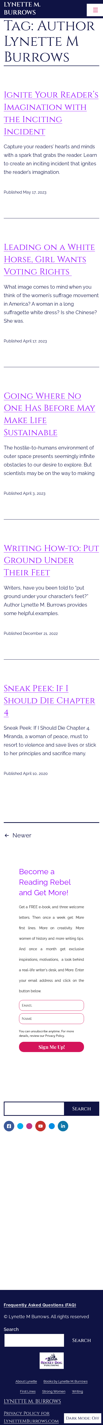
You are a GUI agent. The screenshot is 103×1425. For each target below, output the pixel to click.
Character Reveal (25, 1200)
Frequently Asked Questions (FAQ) (40, 1305)
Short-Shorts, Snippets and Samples (45, 1217)
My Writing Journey (27, 1149)
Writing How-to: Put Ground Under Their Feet (51, 561)
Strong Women (20, 1243)
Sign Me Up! (51, 1047)
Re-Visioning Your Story (31, 1277)
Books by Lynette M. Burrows (35, 1157)
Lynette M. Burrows (22, 9)
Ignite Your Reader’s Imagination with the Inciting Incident (51, 113)
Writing (11, 1251)
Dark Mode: (78, 1418)
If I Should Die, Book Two (33, 1191)
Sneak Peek (19, 1226)
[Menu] (95, 10)
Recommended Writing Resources (43, 1260)
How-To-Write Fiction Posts (36, 1268)
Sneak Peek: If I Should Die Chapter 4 (49, 701)
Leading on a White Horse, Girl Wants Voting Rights (49, 259)
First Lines (15, 1234)
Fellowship (18, 1166)
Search (11, 1097)
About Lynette (19, 1140)
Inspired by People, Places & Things (44, 1208)
